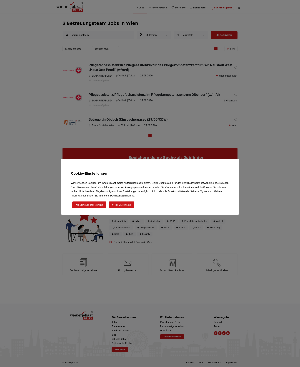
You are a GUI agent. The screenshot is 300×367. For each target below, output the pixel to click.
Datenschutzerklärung (122, 195)
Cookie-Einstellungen (121, 205)
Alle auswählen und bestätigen (89, 205)
